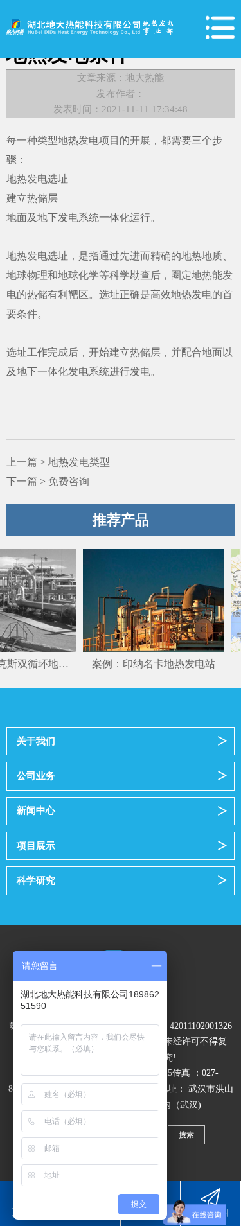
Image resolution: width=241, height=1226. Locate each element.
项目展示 (36, 845)
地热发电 (78, 140)
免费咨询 (68, 481)
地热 (16, 255)
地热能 (207, 275)
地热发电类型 (79, 462)
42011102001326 (201, 1025)
